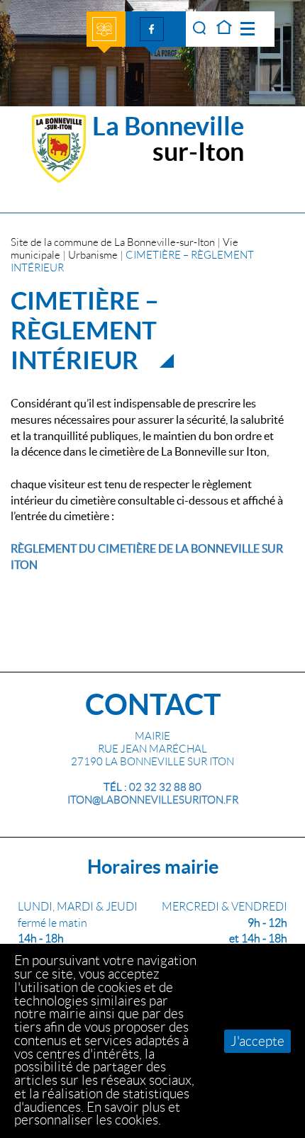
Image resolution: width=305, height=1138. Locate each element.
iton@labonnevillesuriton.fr (152, 800)
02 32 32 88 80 (165, 787)
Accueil (224, 29)
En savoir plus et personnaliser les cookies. (97, 1114)
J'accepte (257, 1041)
